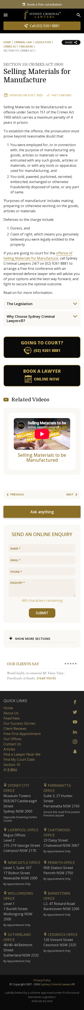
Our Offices (12, 738)
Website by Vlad (42, 1001)
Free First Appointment (22, 733)
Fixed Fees (11, 718)
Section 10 (11, 764)
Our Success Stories (19, 723)
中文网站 (10, 769)
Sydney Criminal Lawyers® (57, 984)
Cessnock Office (62, 934)
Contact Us (12, 744)
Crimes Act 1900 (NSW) (18, 46)
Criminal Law (23, 42)
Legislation (43, 42)
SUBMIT (42, 613)
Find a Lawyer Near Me (21, 754)
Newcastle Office (23, 862)
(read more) (46, 678)
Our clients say (23, 664)
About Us (11, 713)
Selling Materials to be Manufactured (42, 457)
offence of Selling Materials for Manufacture (37, 256)
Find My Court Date (19, 759)
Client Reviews (14, 728)
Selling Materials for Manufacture (36, 73)
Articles (9, 749)
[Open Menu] (5, 15)
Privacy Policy (42, 980)
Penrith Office (61, 862)
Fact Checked (61, 95)
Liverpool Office (22, 830)
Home (7, 42)
